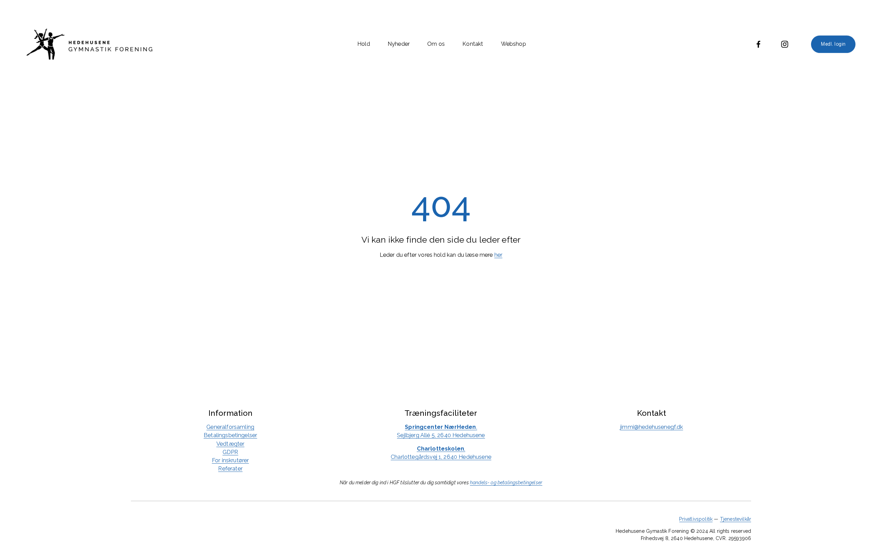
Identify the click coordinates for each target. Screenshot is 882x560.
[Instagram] (784, 44)
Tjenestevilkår (735, 519)
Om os (436, 44)
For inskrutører (230, 460)
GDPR (230, 452)
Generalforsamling (230, 427)
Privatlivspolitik (695, 519)
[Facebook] (758, 44)
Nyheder (399, 44)
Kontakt (472, 44)
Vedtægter (230, 444)
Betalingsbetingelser (230, 435)
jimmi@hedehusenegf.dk (651, 427)
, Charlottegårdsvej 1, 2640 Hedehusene (441, 452)
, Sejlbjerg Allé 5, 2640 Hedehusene (441, 431)
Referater (230, 468)
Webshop (513, 44)
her (498, 255)
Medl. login (833, 44)
